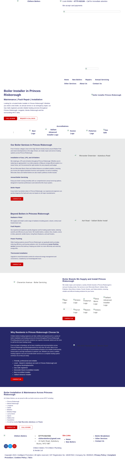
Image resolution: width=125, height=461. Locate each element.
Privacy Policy (100, 455)
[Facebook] (6, 446)
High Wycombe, (23, 422)
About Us (83, 84)
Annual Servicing (102, 80)
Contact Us (97, 84)
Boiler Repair (15, 187)
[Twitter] (10, 446)
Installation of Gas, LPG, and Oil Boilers (25, 157)
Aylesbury (32, 422)
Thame (40, 422)
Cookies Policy (20, 458)
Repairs (88, 80)
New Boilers (77, 80)
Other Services (70, 84)
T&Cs (30, 458)
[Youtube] (14, 446)
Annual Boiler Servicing (19, 177)
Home (66, 80)
